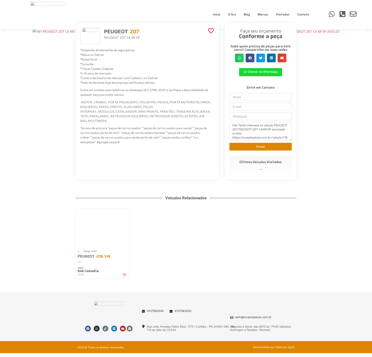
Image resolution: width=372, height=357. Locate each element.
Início (216, 14)
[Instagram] (97, 328)
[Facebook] (88, 328)
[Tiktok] (105, 328)
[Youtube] (123, 328)
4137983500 (155, 310)
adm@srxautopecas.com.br (253, 317)
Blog (247, 14)
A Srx (232, 14)
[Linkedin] (114, 328)
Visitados (282, 14)
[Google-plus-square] (130, 328)
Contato (303, 14)
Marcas (263, 14)
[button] (4, 31)
